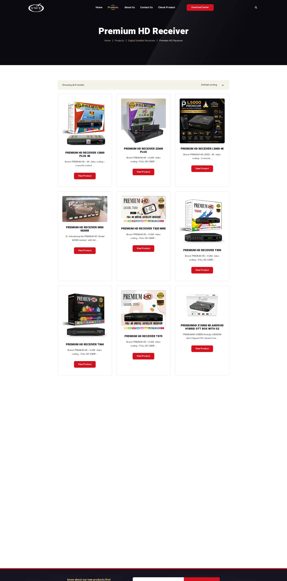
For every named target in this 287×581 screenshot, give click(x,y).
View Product (84, 175)
